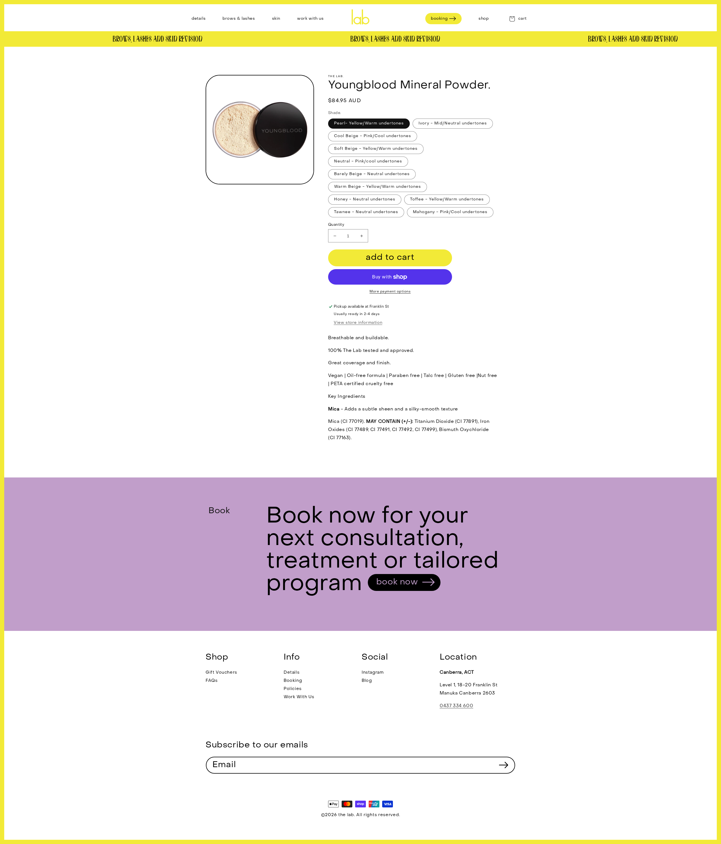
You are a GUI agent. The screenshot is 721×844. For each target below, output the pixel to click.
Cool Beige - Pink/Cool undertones (372, 136)
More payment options (390, 291)
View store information (358, 323)
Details (291, 673)
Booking (293, 681)
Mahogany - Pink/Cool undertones (450, 212)
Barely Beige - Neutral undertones (372, 174)
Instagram (373, 673)
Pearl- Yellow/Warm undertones (369, 123)
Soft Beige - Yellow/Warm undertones (376, 149)
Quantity (336, 225)
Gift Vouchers (221, 673)
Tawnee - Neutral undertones (366, 212)
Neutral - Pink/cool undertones (368, 161)
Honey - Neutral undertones (364, 199)
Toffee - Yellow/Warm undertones (447, 199)
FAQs (211, 681)
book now (397, 582)
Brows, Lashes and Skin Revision (148, 39)
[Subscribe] (503, 765)
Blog (367, 681)
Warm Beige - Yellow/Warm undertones (377, 187)
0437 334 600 (456, 706)
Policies (293, 689)
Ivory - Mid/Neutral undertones (453, 123)
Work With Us (299, 697)
